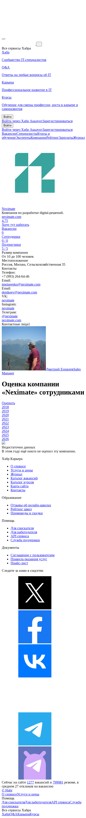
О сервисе (18, 466)
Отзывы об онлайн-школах (31, 505)
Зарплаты (66, 137)
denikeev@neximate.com (19, 292)
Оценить (8, 403)
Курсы (34, 814)
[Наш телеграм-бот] (35, 778)
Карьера (23, 814)
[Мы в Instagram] (35, 710)
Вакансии (9, 133)
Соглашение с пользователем (32, 555)
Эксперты (23, 137)
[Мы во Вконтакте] (35, 676)
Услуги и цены (22, 470)
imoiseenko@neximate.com (21, 284)
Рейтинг (52, 137)
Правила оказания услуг (29, 559)
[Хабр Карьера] (19, 44)
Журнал (79, 137)
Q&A (13, 814)
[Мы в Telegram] (35, 744)
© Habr (7, 790)
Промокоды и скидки (27, 513)
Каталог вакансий (24, 478)
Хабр (5, 814)
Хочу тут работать (15, 225)
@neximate (10, 316)
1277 (30, 782)
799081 (58, 782)
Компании (38, 137)
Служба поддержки (25, 540)
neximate (8, 300)
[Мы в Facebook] (35, 642)
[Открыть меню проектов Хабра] (3, 39)
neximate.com (11, 217)
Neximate (8, 209)
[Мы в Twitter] (35, 608)
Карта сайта (19, 486)
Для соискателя (22, 528)
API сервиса (20, 536)
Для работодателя (24, 532)
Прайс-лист (19, 563)
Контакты (18, 490)
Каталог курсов (22, 482)
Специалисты (27, 133)
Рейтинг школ (21, 509)
